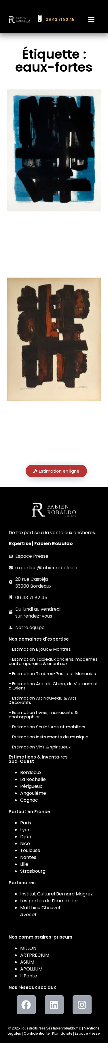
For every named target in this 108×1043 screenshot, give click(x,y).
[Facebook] (26, 1004)
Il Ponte (28, 976)
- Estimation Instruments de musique (48, 737)
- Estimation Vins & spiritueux (40, 747)
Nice (25, 843)
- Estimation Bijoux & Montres (40, 649)
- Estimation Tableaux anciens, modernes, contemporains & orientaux (53, 661)
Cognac (29, 800)
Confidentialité (37, 1033)
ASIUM (27, 962)
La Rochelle (33, 779)
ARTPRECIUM (34, 955)
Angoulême (33, 793)
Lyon (25, 829)
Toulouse (30, 850)
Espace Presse (87, 1033)
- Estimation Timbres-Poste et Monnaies (52, 673)
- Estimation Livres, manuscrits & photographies (43, 714)
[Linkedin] (54, 1004)
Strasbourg (33, 871)
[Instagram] (82, 1004)
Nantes (28, 857)
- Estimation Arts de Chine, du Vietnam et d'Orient (53, 686)
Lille (24, 864)
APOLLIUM (31, 969)
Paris (25, 823)
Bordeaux (30, 772)
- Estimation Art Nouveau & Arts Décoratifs (43, 700)
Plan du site (62, 1033)
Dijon (25, 836)
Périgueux (31, 786)
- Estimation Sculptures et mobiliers (47, 727)
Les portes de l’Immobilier (49, 900)
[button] (91, 19)
